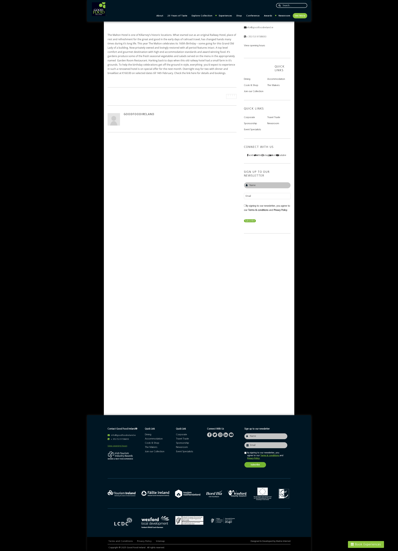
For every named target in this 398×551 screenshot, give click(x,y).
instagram (264, 155)
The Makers (273, 85)
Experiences (225, 16)
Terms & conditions (258, 210)
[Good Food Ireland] (99, 9)
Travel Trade (273, 117)
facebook (249, 155)
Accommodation (276, 79)
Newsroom (284, 16)
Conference (253, 16)
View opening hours (254, 45)
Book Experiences (368, 544)
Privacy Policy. (281, 210)
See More (300, 16)
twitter (257, 155)
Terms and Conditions (121, 541)
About (159, 16)
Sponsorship (250, 123)
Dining (247, 79)
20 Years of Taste (177, 16)
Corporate (249, 117)
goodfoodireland (139, 114)
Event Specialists (252, 129)
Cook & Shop (251, 85)
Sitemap (160, 541)
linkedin (272, 155)
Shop (239, 16)
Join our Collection (253, 91)
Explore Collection (202, 16)
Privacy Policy (144, 541)
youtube (279, 155)
